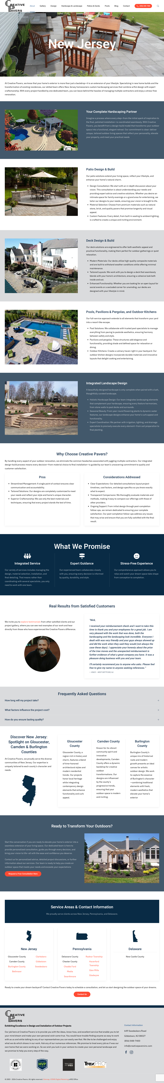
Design (54, 6)
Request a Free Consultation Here (23, 873)
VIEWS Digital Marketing (59, 1079)
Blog (116, 6)
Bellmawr (17, 971)
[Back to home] (15, 6)
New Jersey (29, 949)
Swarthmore (70, 976)
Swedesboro (41, 966)
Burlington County (17, 966)
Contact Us (82, 994)
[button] (158, 6)
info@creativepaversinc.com (138, 1045)
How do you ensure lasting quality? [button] (24, 719)
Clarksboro (41, 956)
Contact (126, 6)
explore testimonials (31, 621)
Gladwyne (94, 975)
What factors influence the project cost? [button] (27, 710)
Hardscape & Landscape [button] (71, 6)
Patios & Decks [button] (93, 6)
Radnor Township (94, 956)
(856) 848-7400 (145, 6)
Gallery (43, 6)
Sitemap (46, 1079)
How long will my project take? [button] (22, 700)
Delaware (135, 949)
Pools (107, 6)
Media (70, 971)
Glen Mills (94, 970)
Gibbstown (41, 961)
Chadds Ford (70, 966)
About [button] (32, 6)
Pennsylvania (82, 949)
